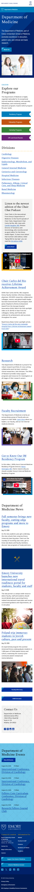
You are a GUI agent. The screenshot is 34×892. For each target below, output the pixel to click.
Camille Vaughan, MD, (12, 225)
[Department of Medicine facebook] (5, 729)
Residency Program (15, 114)
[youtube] (18, 870)
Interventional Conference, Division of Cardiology (16, 770)
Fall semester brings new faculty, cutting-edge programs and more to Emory (17, 521)
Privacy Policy (5, 881)
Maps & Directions (6, 849)
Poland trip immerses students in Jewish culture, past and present (16, 636)
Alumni (20, 837)
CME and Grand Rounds (15, 138)
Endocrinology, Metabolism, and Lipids (17, 163)
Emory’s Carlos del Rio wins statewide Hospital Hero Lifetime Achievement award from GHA (16, 326)
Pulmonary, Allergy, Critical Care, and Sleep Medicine (15, 184)
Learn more (21, 419)
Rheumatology (8, 193)
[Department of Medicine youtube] (13, 729)
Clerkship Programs (15, 130)
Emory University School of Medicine (9, 3)
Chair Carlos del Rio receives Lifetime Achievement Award (14, 284)
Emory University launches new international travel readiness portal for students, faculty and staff (17, 579)
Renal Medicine (9, 189)
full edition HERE (16, 241)
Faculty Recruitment (14, 411)
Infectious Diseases (11, 179)
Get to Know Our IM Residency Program (14, 457)
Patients (20, 844)
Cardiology (7, 154)
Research (7, 361)
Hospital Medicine (10, 175)
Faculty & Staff (22, 841)
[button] (7, 50)
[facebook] (2, 870)
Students (20, 851)
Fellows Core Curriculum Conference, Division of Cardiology (15, 796)
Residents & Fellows (23, 847)
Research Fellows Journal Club (15, 809)
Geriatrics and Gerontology (14, 171)
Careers (3, 853)
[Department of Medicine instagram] (10, 729)
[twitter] (6, 870)
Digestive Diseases (10, 157)
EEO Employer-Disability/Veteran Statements (14, 888)
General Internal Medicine (14, 168)
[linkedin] (10, 870)
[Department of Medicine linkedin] (8, 729)
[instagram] (14, 870)
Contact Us (4, 846)
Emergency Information (8, 885)
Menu (30, 4)
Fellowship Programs (15, 122)
